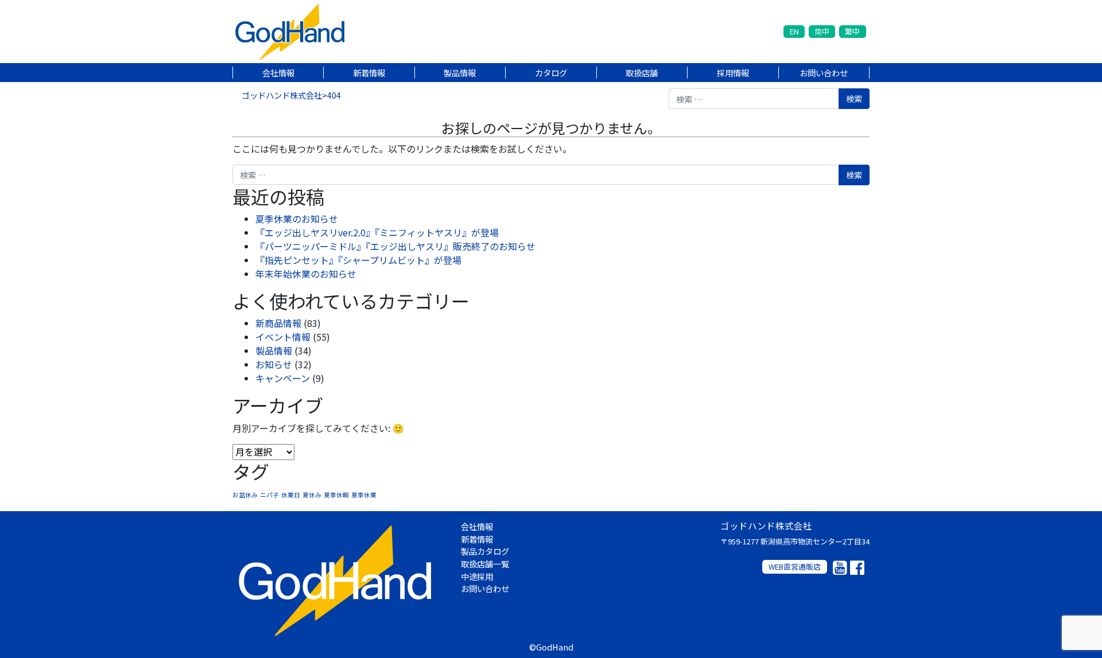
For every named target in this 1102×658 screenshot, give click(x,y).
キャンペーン (282, 378)
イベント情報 (283, 337)
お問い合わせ (824, 73)
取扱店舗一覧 (485, 564)
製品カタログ (485, 551)
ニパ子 (269, 494)
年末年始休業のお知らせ (305, 274)
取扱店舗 (642, 73)
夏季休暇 (336, 494)
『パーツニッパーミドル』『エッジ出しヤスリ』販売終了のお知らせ (395, 246)
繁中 (852, 31)
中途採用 (477, 576)
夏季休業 (364, 494)
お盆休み (245, 494)
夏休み (311, 494)
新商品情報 (278, 323)
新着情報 (369, 73)
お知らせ (273, 364)
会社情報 (278, 73)
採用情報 (733, 73)
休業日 (290, 494)
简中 (821, 31)
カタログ (551, 73)
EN (794, 31)
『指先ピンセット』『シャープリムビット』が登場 (358, 260)
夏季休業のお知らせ (296, 218)
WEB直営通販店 (795, 566)
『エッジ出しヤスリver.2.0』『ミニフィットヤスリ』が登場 (377, 232)
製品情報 (460, 73)
